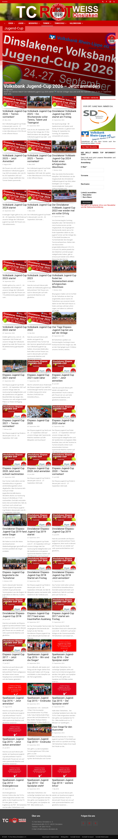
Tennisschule (60, 23)
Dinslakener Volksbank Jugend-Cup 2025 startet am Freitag (64, 114)
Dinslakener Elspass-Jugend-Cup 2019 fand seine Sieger (15, 531)
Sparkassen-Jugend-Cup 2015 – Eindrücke (39, 699)
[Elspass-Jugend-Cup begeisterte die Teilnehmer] (15, 563)
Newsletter (87, 195)
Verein (10, 23)
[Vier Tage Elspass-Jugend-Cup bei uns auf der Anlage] (64, 318)
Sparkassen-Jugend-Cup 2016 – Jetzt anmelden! (13, 701)
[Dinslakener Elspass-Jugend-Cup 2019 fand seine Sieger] (15, 520)
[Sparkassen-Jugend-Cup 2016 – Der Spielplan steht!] (64, 645)
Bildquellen (64, 837)
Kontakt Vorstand (87, 837)
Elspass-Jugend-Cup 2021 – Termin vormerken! (13, 423)
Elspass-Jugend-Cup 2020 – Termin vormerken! (63, 471)
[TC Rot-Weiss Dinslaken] (59, 12)
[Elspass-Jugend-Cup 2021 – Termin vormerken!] (15, 411)
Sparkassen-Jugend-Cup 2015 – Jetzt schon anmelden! (13, 742)
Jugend (21, 23)
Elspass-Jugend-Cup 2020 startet (63, 422)
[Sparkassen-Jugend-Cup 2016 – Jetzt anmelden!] (15, 689)
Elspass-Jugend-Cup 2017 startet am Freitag (63, 616)
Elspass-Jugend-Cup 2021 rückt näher (38, 376)
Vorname (84, 175)
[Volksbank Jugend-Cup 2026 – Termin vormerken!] (15, 102)
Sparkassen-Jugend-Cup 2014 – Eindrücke (39, 740)
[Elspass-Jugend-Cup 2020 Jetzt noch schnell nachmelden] (15, 459)
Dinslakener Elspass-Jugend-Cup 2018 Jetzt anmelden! (63, 575)
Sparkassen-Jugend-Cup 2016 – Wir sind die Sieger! (38, 657)
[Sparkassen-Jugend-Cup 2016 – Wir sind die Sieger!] (39, 645)
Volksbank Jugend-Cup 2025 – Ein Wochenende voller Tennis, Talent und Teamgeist (39, 117)
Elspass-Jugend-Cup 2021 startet (13, 376)
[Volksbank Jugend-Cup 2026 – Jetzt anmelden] (59, 64)
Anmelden (5, 1)
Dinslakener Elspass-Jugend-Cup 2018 (14, 615)
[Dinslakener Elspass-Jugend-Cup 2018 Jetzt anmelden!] (64, 563)
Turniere (46, 23)
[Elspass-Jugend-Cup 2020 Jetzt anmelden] (39, 459)
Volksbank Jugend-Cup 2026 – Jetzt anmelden (52, 86)
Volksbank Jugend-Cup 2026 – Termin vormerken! (15, 114)
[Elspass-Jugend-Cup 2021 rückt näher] (39, 366)
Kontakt (98, 143)
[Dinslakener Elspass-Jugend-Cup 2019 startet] (39, 520)
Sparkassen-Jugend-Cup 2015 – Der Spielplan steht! (63, 701)
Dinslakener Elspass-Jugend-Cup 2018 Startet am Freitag (38, 575)
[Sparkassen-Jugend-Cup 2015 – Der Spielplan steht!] (64, 689)
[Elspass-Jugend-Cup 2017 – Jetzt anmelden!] (15, 645)
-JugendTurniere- (9, 83)
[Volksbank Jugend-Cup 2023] (39, 266)
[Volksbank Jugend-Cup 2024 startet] (15, 196)
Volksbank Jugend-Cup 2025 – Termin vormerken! (39, 158)
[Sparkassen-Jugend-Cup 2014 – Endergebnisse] (15, 771)
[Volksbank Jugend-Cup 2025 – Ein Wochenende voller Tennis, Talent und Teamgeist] (39, 102)
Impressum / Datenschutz (50, 837)
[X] (114, 1)
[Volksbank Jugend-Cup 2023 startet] (15, 266)
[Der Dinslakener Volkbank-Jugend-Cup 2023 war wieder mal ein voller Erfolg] (64, 196)
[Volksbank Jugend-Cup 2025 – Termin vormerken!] (39, 147)
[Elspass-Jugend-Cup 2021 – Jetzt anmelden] (64, 366)
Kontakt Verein (75, 837)
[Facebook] (106, 1)
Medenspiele (33, 23)
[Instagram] (110, 1)
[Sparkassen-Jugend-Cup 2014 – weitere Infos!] (64, 771)
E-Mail (84, 167)
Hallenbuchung (75, 23)
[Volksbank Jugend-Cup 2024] (39, 196)
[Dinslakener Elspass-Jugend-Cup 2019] (64, 520)
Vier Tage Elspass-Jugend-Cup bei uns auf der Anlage (62, 330)
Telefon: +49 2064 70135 (41, 827)
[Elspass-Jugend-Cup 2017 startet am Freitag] (64, 604)
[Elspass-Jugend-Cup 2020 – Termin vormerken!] (64, 459)
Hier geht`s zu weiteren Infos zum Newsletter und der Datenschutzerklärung (98, 206)
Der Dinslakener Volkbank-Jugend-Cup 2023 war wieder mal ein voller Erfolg (63, 209)
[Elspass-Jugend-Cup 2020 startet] (64, 411)
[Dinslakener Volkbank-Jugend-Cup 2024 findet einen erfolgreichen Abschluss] (64, 147)
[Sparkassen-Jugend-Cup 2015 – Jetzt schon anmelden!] (15, 730)
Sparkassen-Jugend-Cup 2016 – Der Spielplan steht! (63, 657)
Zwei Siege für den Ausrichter (62, 728)
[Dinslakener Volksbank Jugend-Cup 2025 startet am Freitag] (64, 102)
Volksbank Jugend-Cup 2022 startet (15, 328)
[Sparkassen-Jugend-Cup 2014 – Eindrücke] (39, 730)
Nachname (85, 184)
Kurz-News (87, 197)
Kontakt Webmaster (102, 837)
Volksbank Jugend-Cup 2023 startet (15, 277)
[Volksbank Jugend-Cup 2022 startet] (15, 318)
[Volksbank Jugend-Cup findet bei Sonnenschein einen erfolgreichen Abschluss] (64, 266)
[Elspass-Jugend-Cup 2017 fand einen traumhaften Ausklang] (39, 604)
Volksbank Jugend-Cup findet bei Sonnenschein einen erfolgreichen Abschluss (64, 281)
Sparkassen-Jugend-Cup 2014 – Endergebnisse (13, 783)
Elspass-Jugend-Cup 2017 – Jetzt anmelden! (13, 657)
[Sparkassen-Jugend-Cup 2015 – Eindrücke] (39, 689)
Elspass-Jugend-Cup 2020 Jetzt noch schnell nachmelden (13, 471)
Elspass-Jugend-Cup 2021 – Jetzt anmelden (63, 378)
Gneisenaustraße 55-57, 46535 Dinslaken (47, 824)
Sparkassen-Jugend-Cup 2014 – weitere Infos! (63, 783)
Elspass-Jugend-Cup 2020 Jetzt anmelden (38, 470)
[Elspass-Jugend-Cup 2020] (39, 411)
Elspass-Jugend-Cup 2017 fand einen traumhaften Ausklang (39, 616)
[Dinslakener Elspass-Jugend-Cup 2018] (15, 604)
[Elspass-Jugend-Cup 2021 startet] (15, 366)
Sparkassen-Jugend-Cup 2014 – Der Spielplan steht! (38, 783)
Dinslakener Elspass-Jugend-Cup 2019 (63, 530)
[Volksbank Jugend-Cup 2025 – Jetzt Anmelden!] (15, 147)
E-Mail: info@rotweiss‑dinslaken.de (45, 829)
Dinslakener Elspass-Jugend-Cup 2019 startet (38, 531)
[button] (103, 1)
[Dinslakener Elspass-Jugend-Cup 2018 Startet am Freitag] (39, 563)
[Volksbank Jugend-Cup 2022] (39, 318)
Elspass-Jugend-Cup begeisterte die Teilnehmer (13, 575)
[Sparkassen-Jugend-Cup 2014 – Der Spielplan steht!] (39, 771)
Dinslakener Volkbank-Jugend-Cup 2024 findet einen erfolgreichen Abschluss (64, 161)
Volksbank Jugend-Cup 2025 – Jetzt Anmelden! (15, 158)
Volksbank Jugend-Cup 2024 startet (15, 206)
